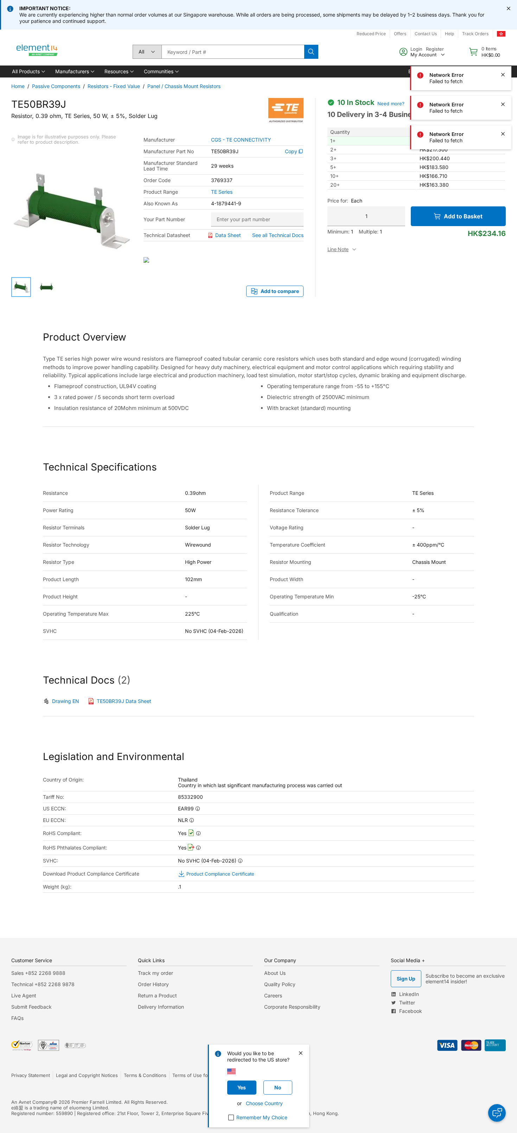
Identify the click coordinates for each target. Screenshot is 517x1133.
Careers (273, 995)
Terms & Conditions (145, 1075)
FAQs (17, 1018)
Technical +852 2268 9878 (43, 984)
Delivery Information (161, 1007)
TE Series (221, 192)
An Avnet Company (32, 1102)
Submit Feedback (31, 1007)
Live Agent (23, 995)
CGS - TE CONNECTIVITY (241, 140)
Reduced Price (371, 33)
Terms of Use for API (195, 1075)
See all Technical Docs (278, 235)
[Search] (311, 52)
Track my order (155, 973)
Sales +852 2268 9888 (38, 973)
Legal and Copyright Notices (87, 1075)
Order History (153, 984)
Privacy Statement (30, 1075)
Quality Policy (279, 984)
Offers (400, 33)
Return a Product (157, 995)
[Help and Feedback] (497, 1113)
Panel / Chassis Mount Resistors (184, 86)
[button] (28, 71)
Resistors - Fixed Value (114, 86)
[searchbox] (232, 52)
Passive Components (56, 86)
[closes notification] (508, 8)
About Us (275, 973)
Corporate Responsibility (292, 1007)
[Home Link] (37, 51)
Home (18, 86)
